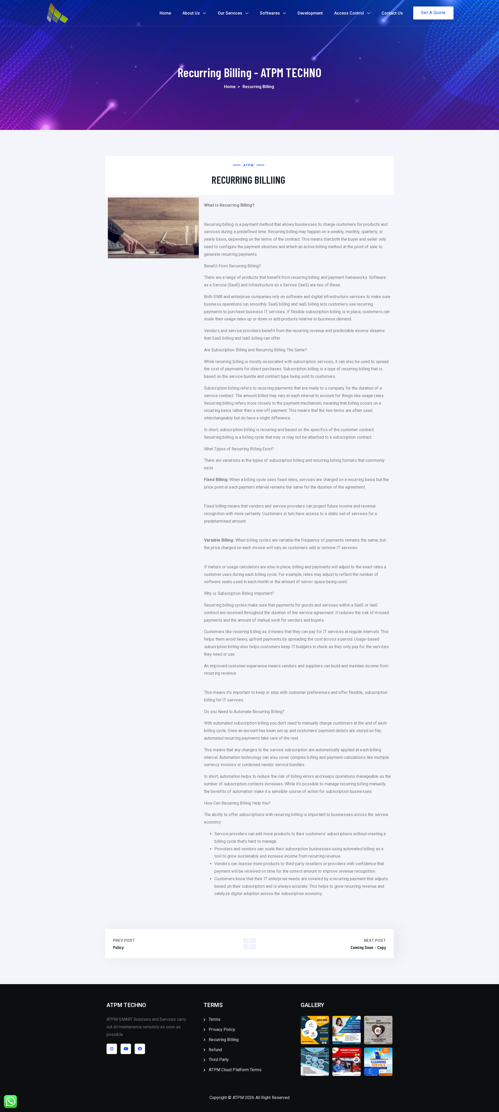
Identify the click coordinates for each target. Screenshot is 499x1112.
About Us (191, 13)
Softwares (270, 13)
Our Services (230, 13)
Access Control (349, 13)
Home (165, 13)
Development (310, 13)
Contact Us (392, 13)
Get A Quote (433, 12)
